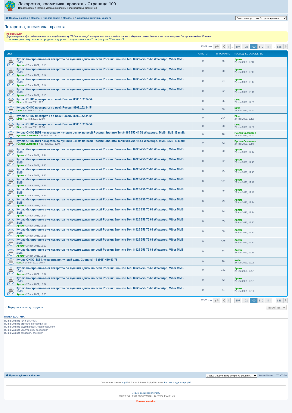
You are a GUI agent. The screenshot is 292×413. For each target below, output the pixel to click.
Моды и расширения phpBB (146, 393)
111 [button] (268, 47)
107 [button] (238, 47)
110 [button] (261, 47)
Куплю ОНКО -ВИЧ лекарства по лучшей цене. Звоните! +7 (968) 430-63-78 (66, 259)
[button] (217, 46)
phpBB (125, 382)
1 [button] (228, 47)
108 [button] (245, 47)
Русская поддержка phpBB (177, 382)
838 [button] (279, 47)
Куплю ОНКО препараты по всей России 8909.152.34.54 (54, 99)
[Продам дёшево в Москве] (11, 6)
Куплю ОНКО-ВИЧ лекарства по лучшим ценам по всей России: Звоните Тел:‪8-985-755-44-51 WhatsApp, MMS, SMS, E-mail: (100, 132)
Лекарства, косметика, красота (34, 26)
